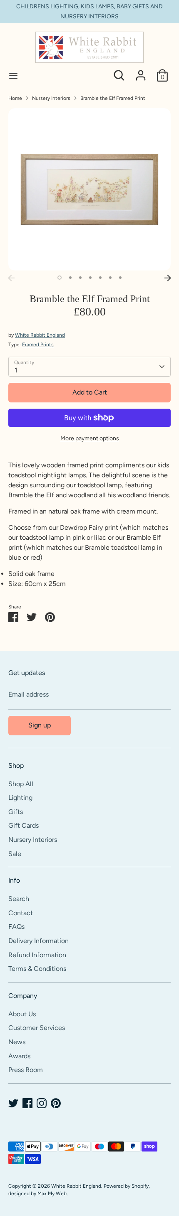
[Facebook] (27, 1103)
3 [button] (80, 277)
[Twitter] (13, 1103)
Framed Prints (38, 344)
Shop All (20, 784)
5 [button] (100, 277)
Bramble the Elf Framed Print (112, 98)
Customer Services (36, 1028)
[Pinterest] (56, 1103)
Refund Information (37, 955)
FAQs (16, 927)
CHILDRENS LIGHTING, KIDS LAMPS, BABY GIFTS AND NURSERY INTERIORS (89, 11)
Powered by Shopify (126, 1186)
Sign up (39, 725)
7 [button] (120, 277)
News (16, 1042)
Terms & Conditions (37, 969)
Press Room (25, 1070)
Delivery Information (38, 941)
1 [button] (59, 277)
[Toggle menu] (13, 75)
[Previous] (11, 278)
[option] (89, 189)
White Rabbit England (40, 335)
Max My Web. (52, 1193)
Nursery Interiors (51, 98)
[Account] (140, 72)
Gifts (15, 812)
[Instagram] (42, 1103)
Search (18, 899)
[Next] (168, 278)
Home (15, 98)
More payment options (89, 438)
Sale (14, 854)
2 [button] (70, 277)
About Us (22, 1014)
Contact (20, 913)
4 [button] (90, 277)
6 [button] (110, 277)
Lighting (20, 798)
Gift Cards (23, 825)
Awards (19, 1056)
